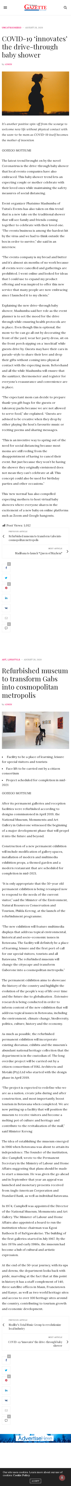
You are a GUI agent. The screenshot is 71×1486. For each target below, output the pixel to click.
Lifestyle (14, 660)
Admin (8, 64)
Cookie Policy (21, 1475)
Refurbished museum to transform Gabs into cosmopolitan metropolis (35, 683)
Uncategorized (11, 28)
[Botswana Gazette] (35, 7)
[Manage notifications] (62, 1478)
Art (4, 660)
